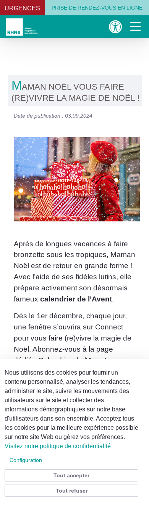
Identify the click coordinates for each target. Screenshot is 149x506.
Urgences (22, 8)
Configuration (26, 460)
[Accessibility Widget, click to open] (115, 26)
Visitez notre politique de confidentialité (58, 446)
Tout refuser (71, 491)
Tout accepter (71, 475)
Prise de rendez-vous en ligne (97, 8)
